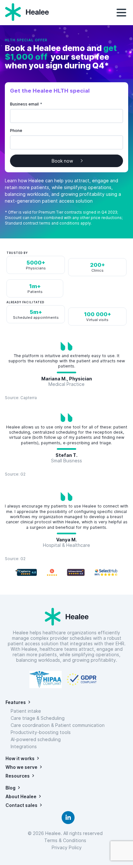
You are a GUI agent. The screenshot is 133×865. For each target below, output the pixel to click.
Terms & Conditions (66, 840)
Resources (17, 776)
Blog (10, 787)
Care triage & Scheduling (38, 718)
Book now (62, 161)
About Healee (20, 796)
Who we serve (21, 767)
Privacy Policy (67, 847)
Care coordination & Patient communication (58, 725)
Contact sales (21, 805)
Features (15, 702)
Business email (26, 104)
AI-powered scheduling (36, 739)
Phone (16, 130)
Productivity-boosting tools (41, 732)
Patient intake (26, 711)
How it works (20, 758)
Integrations (24, 746)
